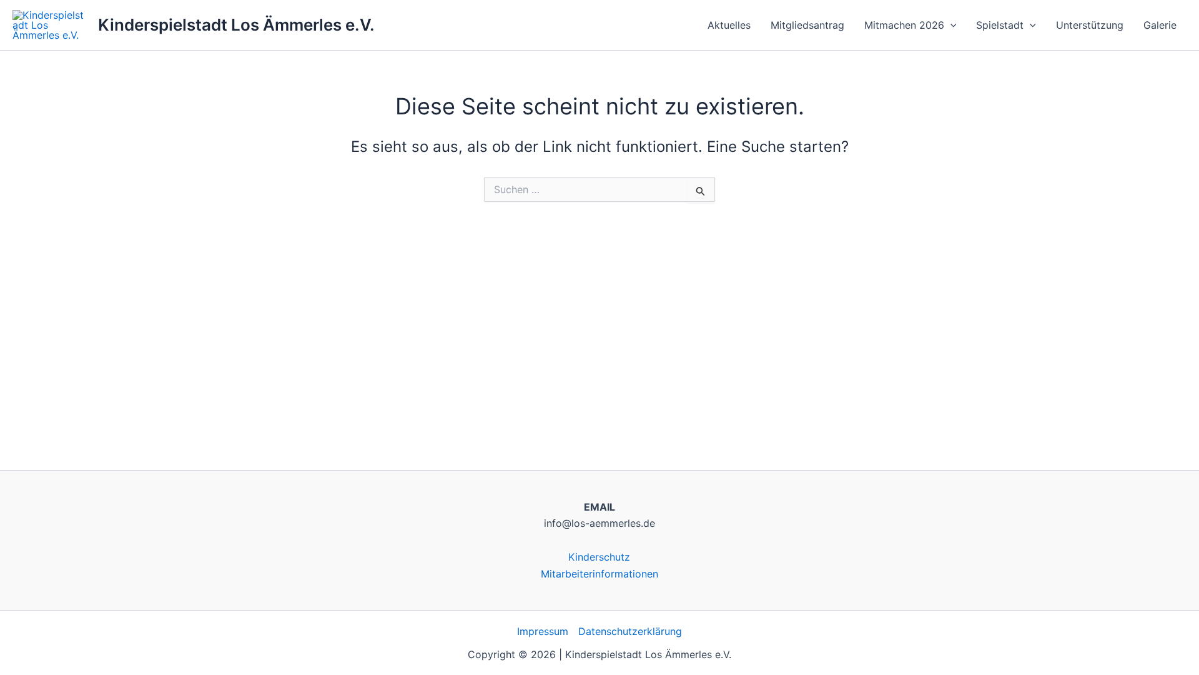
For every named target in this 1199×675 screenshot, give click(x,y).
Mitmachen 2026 (904, 25)
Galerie (1160, 25)
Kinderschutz (599, 557)
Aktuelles (729, 25)
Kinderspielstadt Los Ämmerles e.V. (236, 24)
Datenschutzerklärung (630, 631)
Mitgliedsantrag (807, 25)
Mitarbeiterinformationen (599, 574)
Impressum (542, 631)
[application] (950, 25)
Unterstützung (1089, 25)
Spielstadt (1000, 25)
